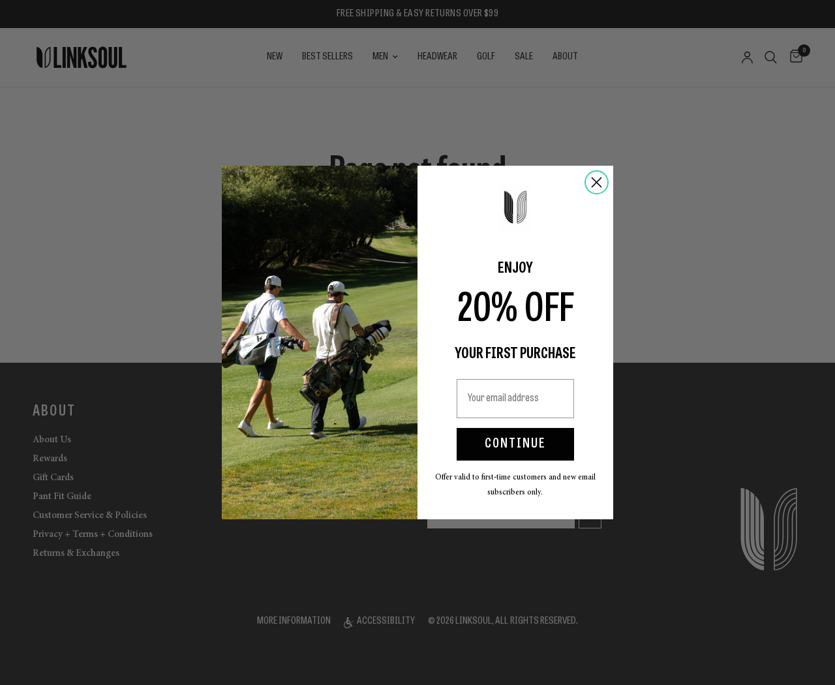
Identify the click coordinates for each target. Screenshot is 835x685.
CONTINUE (515, 444)
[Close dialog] (596, 182)
